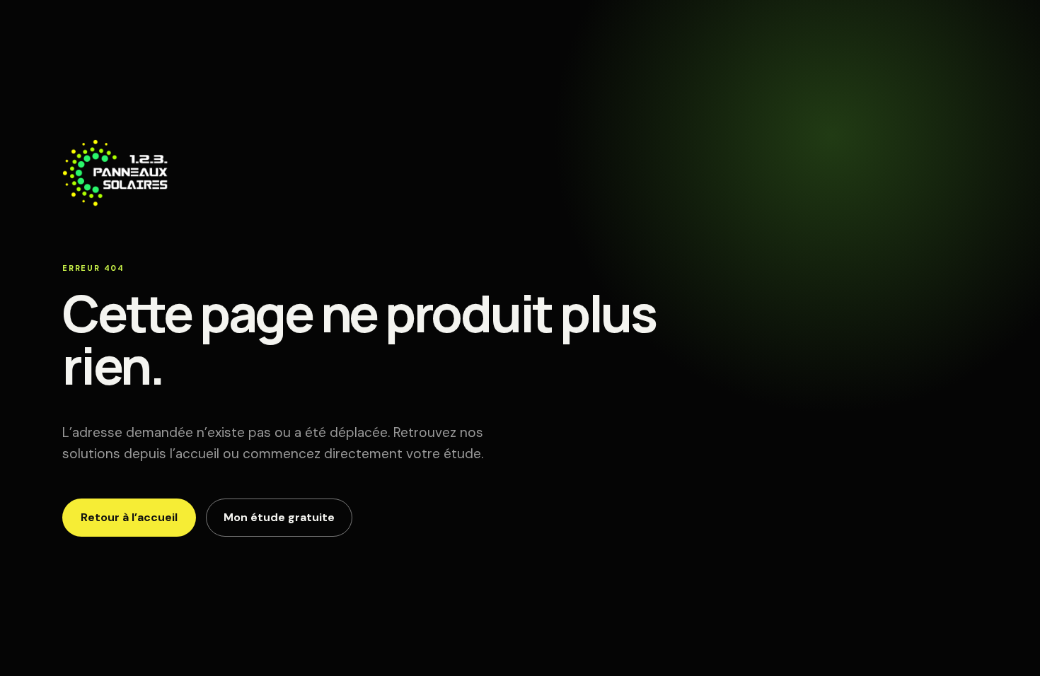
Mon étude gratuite (279, 517)
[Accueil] (115, 200)
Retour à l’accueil (129, 517)
